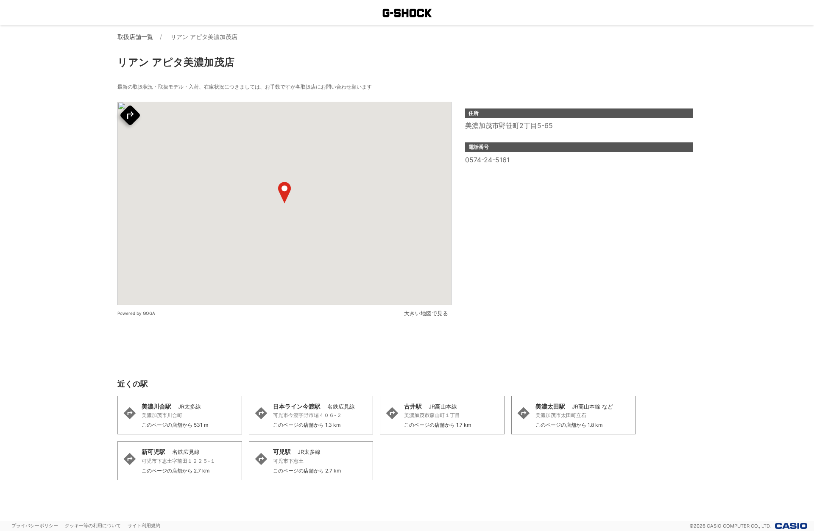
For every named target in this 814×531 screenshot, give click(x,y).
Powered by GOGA (136, 313)
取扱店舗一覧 (135, 36)
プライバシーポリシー (34, 525)
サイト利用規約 (144, 525)
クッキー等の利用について (93, 525)
